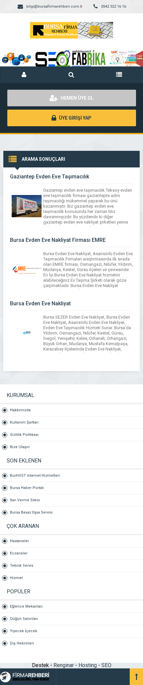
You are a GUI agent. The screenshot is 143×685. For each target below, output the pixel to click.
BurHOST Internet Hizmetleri (35, 475)
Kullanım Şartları (24, 422)
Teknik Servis (21, 565)
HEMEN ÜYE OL (76, 98)
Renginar (64, 665)
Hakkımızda (20, 410)
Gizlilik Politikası (24, 435)
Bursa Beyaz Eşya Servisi (31, 512)
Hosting (87, 665)
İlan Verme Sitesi (25, 500)
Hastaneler (19, 541)
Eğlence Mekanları (26, 606)
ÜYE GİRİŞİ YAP (74, 118)
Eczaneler (19, 553)
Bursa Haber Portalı (27, 488)
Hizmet (16, 578)
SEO (106, 665)
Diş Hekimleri (22, 643)
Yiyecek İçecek (23, 631)
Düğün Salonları (24, 619)
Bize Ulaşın (20, 447)
